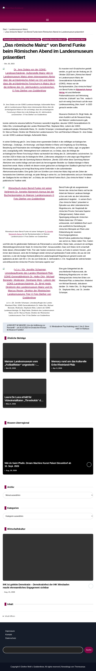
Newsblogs (66, 667)
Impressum (10, 631)
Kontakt (8, 635)
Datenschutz (10, 638)
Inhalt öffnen (10, 616)
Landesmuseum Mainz (77, 39)
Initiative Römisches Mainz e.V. (54, 39)
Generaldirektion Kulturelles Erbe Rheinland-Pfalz (22, 39)
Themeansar (80, 667)
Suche (88, 650)
